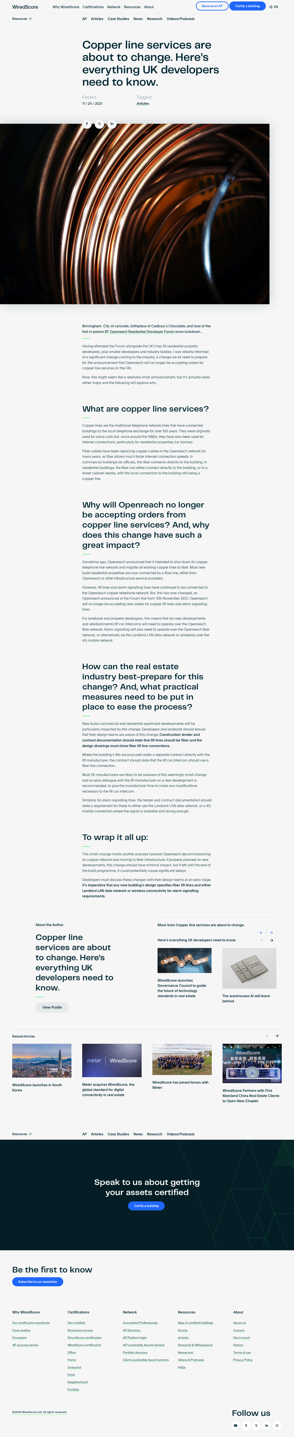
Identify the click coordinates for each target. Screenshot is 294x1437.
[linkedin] (266, 1425)
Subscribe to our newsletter (37, 1281)
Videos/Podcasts (181, 19)
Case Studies (118, 19)
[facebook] (246, 1425)
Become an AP (212, 6)
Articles (97, 19)
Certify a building (247, 6)
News (138, 19)
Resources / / (22, 18)
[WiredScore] (25, 7)
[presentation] (262, 940)
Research (154, 19)
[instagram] (277, 1425)
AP (84, 19)
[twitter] (256, 1425)
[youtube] (235, 1425)
